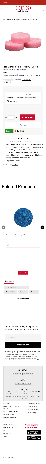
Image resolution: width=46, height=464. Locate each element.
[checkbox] (34, 292)
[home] (23, 9)
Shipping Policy (8, 427)
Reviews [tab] (9, 281)
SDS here (15, 165)
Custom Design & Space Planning (11, 407)
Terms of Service (33, 409)
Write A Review (26, 80)
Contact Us (6, 433)
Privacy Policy (36, 359)
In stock (9, 131)
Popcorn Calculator (9, 418)
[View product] (23, 249)
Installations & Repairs (10, 411)
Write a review (23, 273)
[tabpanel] (23, 304)
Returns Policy (32, 406)
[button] (6, 9)
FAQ (4, 430)
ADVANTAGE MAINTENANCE (16, 69)
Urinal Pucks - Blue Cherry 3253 (15, 235)
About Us (6, 436)
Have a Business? (8, 414)
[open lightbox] (23, 41)
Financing (6, 403)
